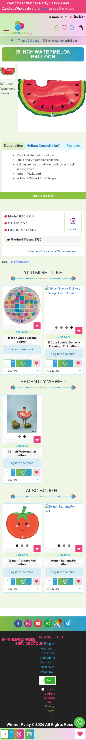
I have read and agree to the (49, 700)
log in (44, 8)
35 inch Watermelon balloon (22, 453)
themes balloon (20, 261)
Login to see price (43, 195)
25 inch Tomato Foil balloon (22, 562)
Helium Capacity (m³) (43, 145)
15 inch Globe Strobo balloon (22, 339)
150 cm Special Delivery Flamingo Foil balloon (64, 344)
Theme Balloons (28, 40)
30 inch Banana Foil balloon (63, 562)
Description (13, 145)
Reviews (73, 145)
